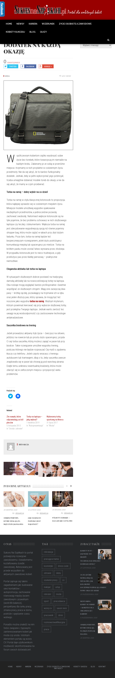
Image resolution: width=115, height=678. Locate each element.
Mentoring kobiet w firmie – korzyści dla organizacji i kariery (87, 607)
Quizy (43, 32)
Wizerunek (48, 24)
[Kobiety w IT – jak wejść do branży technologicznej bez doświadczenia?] (104, 554)
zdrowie (47, 573)
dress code (63, 566)
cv (63, 580)
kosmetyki (48, 566)
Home (9, 24)
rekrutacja (48, 552)
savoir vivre (62, 608)
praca (46, 629)
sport (46, 601)
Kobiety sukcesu (15, 32)
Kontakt (102, 667)
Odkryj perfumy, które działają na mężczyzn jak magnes (13, 521)
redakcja (24, 444)
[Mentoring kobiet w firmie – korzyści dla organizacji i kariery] (104, 605)
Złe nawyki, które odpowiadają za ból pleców (15, 419)
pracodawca (59, 601)
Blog (32, 32)
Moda (7, 76)
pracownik (48, 615)
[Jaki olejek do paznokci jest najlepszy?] (38, 499)
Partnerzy (58, 668)
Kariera (33, 24)
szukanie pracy (50, 580)
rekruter (47, 594)
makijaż (47, 587)
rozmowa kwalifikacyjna (54, 622)
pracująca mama (51, 559)
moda (58, 594)
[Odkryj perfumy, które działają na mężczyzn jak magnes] (14, 499)
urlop (57, 587)
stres (60, 615)
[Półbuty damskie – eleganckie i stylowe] (62, 499)
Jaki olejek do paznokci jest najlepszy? (34, 521)
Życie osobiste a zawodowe (75, 24)
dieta (58, 573)
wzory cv (48, 608)
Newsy (20, 24)
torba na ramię (37, 301)
